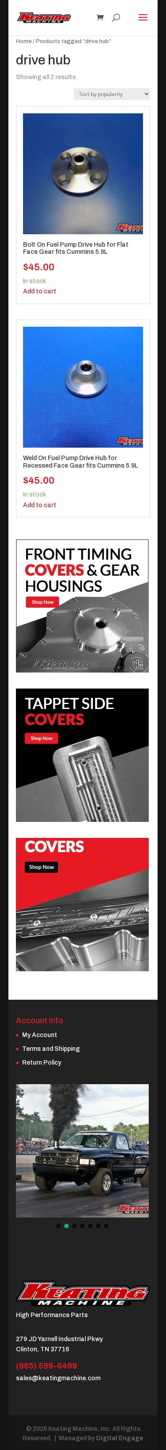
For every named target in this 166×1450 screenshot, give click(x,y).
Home (23, 41)
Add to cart (39, 291)
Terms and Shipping (51, 1048)
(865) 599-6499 (46, 1366)
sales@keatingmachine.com (58, 1378)
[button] (58, 1226)
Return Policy (41, 1062)
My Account (39, 1035)
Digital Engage (119, 1438)
